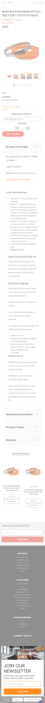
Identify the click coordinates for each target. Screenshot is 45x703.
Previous (3, 701)
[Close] (41, 648)
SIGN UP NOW (22, 691)
